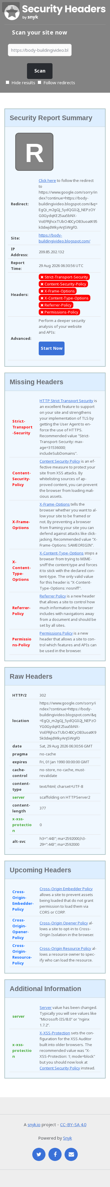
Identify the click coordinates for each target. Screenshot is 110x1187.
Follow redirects (59, 82)
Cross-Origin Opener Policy (64, 923)
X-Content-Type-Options (62, 553)
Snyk (67, 1138)
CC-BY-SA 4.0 (73, 1124)
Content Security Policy (60, 461)
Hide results (22, 82)
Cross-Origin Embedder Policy (66, 888)
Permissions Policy (56, 633)
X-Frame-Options (55, 504)
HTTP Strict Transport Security (66, 400)
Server (46, 1007)
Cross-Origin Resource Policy (65, 948)
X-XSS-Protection (55, 1033)
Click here (47, 180)
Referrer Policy (53, 596)
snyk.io (34, 1124)
